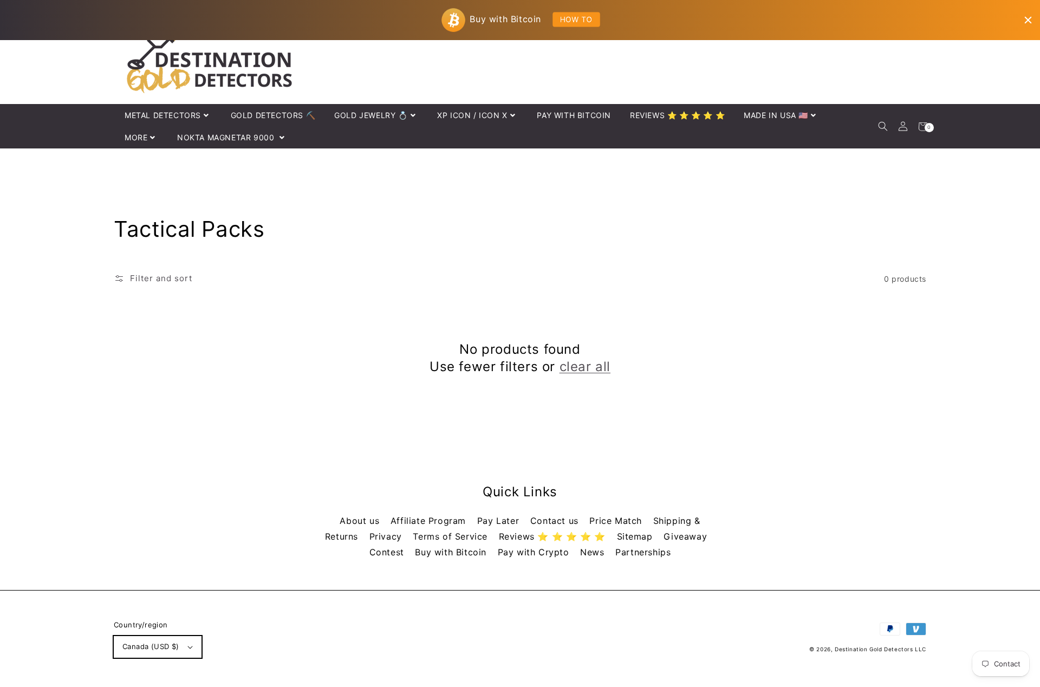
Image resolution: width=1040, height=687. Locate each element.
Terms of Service (451, 536)
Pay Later (499, 520)
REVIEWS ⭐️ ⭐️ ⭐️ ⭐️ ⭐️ (677, 115)
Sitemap (636, 536)
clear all (585, 366)
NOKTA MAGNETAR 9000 (227, 137)
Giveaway (685, 536)
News (593, 552)
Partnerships (643, 552)
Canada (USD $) (150, 646)
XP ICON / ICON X (472, 115)
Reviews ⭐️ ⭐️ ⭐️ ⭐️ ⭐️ (554, 536)
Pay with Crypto (535, 552)
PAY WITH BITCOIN (574, 115)
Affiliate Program (430, 520)
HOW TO (576, 19)
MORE (136, 137)
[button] (883, 126)
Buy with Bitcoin (452, 552)
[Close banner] (1028, 20)
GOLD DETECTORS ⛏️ (273, 115)
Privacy (387, 536)
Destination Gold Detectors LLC (880, 649)
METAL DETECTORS (163, 115)
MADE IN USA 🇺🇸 (776, 115)
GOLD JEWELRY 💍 (370, 115)
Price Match (617, 520)
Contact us (556, 520)
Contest (388, 552)
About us (361, 520)
